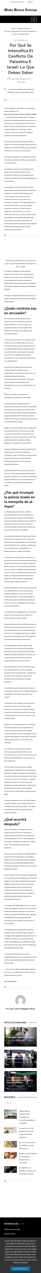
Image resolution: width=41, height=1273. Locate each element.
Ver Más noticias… (11, 981)
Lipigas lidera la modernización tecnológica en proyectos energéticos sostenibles (27, 1117)
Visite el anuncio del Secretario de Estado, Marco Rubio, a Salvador (19, 1080)
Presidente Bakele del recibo (20, 1037)
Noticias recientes (20, 40)
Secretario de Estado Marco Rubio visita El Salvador (19, 1057)
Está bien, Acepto (20, 1269)
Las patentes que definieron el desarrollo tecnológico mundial (27, 1171)
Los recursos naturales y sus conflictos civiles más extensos (27, 1145)
